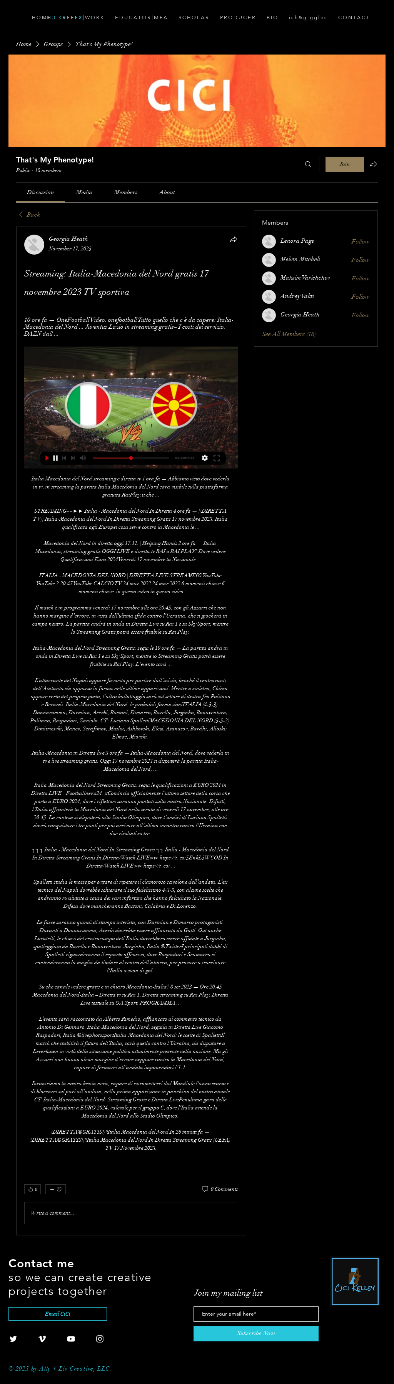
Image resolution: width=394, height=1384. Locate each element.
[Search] (308, 164)
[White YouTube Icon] (71, 1339)
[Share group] (373, 164)
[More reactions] (55, 1189)
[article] (131, 731)
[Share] (233, 239)
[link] (40, 192)
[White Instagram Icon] (100, 1339)
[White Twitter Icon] (13, 1339)
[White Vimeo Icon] (42, 1339)
